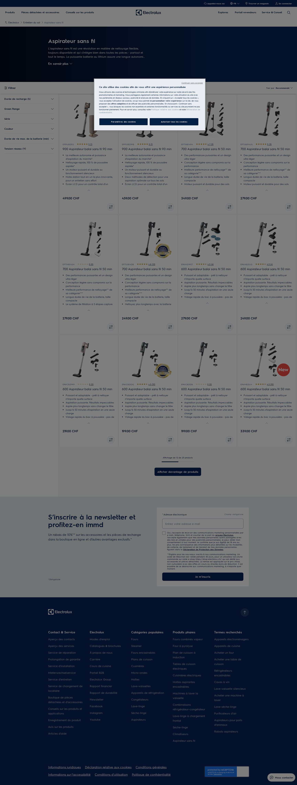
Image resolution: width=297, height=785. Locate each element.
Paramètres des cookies (123, 121)
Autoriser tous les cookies (174, 121)
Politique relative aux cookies (165, 109)
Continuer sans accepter (192, 83)
